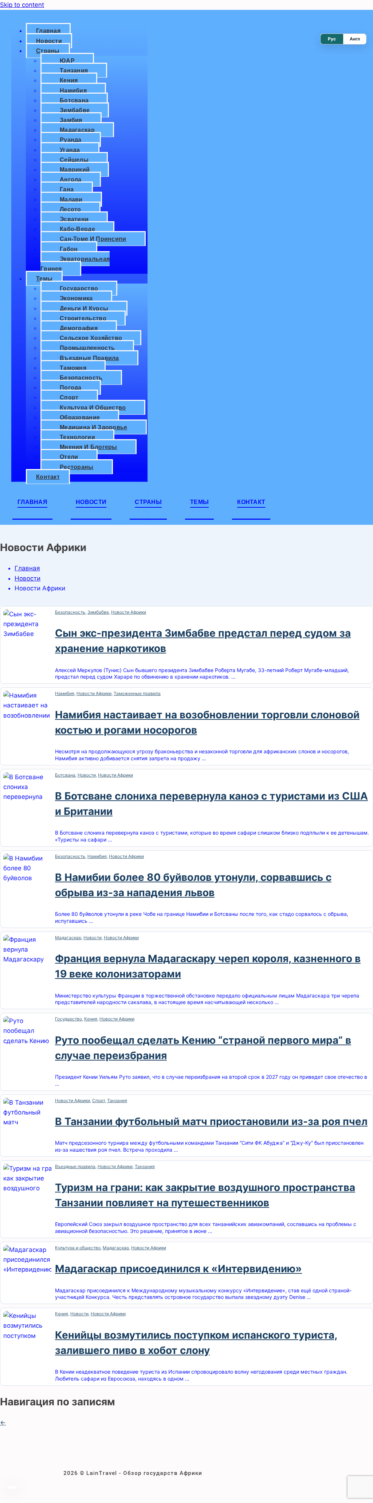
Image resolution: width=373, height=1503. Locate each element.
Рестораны (77, 467)
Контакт (48, 477)
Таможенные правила (137, 693)
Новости (49, 41)
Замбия (71, 120)
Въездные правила (89, 358)
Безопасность (81, 378)
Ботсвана (74, 100)
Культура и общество (93, 408)
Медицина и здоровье (93, 427)
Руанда (71, 140)
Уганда (70, 150)
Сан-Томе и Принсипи (93, 239)
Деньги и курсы (84, 308)
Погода (71, 387)
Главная (48, 31)
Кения (69, 80)
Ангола (71, 179)
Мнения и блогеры (88, 447)
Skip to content (22, 4)
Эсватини (74, 219)
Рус (332, 39)
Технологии (77, 437)
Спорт (69, 397)
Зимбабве (75, 110)
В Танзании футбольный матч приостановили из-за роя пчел (211, 1121)
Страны (48, 51)
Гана (67, 189)
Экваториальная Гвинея (75, 264)
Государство (79, 288)
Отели (69, 457)
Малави (71, 199)
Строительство (83, 318)
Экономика (76, 298)
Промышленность (87, 348)
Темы (44, 279)
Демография (79, 328)
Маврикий (75, 170)
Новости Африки (128, 612)
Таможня (73, 368)
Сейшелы (74, 160)
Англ (355, 39)
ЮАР (67, 61)
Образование (80, 417)
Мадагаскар (77, 130)
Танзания (74, 70)
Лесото (70, 209)
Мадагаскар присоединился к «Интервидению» (178, 1268)
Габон (69, 249)
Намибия (73, 90)
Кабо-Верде (77, 229)
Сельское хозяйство (91, 338)
